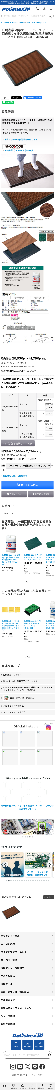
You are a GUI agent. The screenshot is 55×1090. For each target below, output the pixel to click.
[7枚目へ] (19, 880)
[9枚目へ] (24, 880)
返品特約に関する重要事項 (15, 475)
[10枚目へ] (26, 880)
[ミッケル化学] (41, 799)
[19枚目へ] (46, 880)
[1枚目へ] (6, 880)
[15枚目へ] (37, 880)
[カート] (37, 8)
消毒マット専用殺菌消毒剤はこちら (21, 139)
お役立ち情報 (8, 1024)
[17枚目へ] (41, 880)
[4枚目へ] (13, 880)
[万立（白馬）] (23, 799)
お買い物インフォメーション (16, 1008)
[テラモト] (45, 792)
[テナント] (27, 792)
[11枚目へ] (28, 880)
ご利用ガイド (8, 1000)
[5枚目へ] (15, 880)
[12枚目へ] (30, 880)
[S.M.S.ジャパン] (41, 785)
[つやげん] (10, 792)
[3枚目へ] (11, 880)
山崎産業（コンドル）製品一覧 (19, 150)
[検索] (50, 16)
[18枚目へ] (44, 880)
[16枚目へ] (39, 880)
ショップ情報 (8, 1016)
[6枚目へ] (17, 880)
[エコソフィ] (23, 785)
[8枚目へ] (22, 880)
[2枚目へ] (8, 880)
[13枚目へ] (33, 880)
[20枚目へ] (48, 880)
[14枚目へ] (35, 880)
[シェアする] (5, 97)
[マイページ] (44, 8)
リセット (49, 897)
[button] (51, 8)
